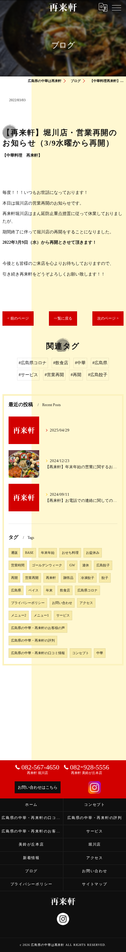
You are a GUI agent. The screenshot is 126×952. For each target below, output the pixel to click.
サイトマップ (94, 884)
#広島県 (99, 363)
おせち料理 (70, 552)
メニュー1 (41, 615)
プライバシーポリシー (28, 603)
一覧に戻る (63, 318)
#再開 (76, 374)
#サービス (28, 374)
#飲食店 (60, 363)
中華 (99, 653)
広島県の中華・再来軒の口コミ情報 (38, 653)
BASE (29, 552)
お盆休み (92, 552)
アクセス (86, 603)
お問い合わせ (62, 603)
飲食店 (65, 590)
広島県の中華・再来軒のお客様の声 (38, 628)
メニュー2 (18, 615)
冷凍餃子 (87, 578)
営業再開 (32, 578)
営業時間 (17, 565)
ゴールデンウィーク (47, 565)
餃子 (105, 578)
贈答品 (68, 578)
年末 (49, 590)
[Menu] (116, 7)
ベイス (33, 590)
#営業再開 (54, 374)
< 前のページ (18, 318)
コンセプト (80, 653)
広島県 (16, 590)
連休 (85, 565)
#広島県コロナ (32, 363)
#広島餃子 (97, 374)
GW (72, 565)
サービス (63, 615)
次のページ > (108, 318)
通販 (14, 552)
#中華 (80, 363)
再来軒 (51, 578)
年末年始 (47, 552)
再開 (14, 578)
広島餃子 (103, 565)
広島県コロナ (87, 590)
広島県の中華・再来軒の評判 (33, 640)
